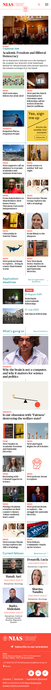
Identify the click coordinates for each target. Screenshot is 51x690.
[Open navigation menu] (47, 5)
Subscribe (40, 138)
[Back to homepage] (13, 5)
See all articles (39, 331)
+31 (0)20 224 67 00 (11, 663)
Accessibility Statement (37, 679)
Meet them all (40, 554)
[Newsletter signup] (45, 673)
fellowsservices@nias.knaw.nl (33, 663)
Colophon (7, 679)
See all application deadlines (36, 281)
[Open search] (39, 5)
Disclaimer (18, 679)
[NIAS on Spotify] (31, 673)
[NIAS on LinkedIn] (38, 673)
